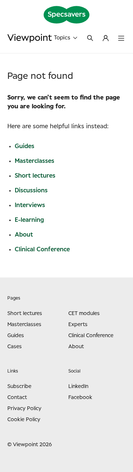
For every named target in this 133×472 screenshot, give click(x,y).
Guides (24, 146)
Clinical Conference (42, 249)
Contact (17, 397)
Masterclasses (34, 161)
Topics (62, 38)
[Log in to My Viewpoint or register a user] (105, 38)
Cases (14, 346)
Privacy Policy (24, 408)
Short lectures (35, 176)
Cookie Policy (23, 419)
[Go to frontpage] (29, 38)
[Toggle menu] (121, 38)
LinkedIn (78, 386)
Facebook (80, 397)
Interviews (30, 205)
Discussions (31, 190)
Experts (78, 324)
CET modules (84, 313)
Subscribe (19, 386)
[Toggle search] (90, 38)
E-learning (29, 220)
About (24, 235)
